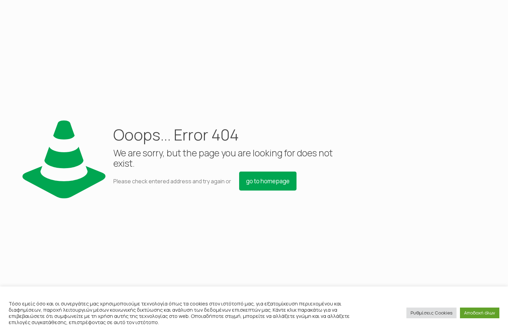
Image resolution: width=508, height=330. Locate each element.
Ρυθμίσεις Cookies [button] (431, 313)
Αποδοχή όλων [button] (479, 313)
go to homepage (268, 181)
